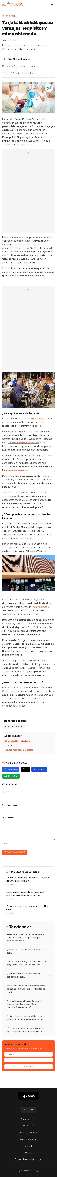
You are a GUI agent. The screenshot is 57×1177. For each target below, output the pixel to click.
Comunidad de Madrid (14, 726)
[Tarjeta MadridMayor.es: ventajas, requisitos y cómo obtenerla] (49, 88)
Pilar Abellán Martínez (19, 59)
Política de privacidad (28, 1132)
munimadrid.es (39, 607)
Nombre (5, 792)
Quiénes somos (29, 1119)
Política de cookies (28, 1139)
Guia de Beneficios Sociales (23, 442)
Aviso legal (28, 1125)
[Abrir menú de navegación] (52, 4)
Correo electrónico (9, 805)
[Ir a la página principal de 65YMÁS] (12, 4)
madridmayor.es (36, 418)
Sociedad (11, 16)
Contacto (28, 1146)
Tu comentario (8, 817)
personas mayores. (17, 470)
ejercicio (16, 496)
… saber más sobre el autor (18, 750)
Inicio (4, 40)
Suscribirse (28, 1067)
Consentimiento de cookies (28, 1159)
